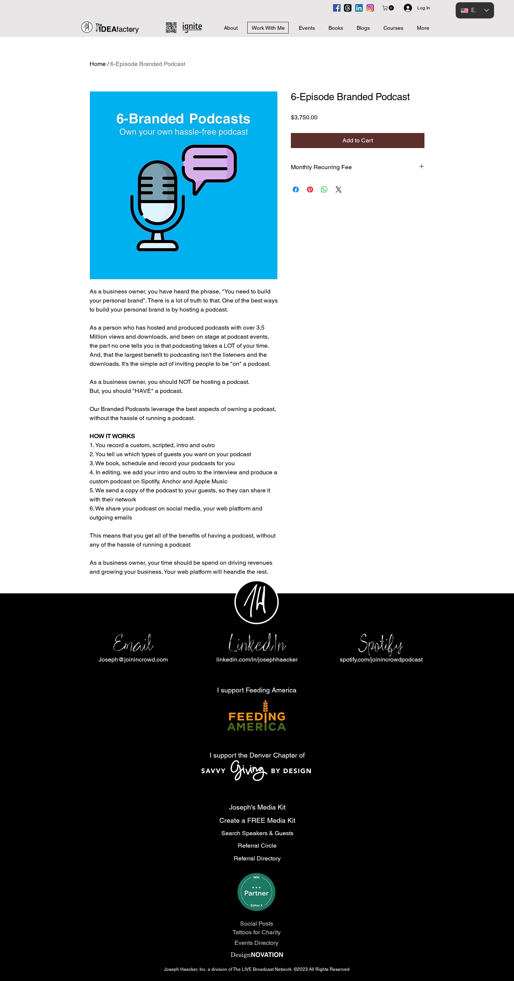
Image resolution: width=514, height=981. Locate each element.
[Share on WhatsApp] (324, 189)
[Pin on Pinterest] (310, 189)
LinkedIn (257, 644)
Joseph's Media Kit (257, 807)
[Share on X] (338, 189)
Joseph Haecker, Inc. (186, 969)
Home (98, 63)
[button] (388, 8)
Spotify (381, 644)
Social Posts (256, 923)
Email (133, 644)
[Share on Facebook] (295, 189)
